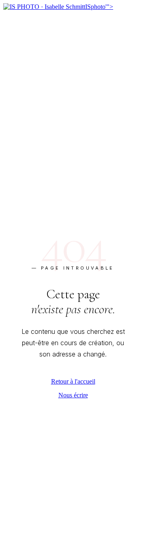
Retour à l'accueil (73, 381)
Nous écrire (73, 395)
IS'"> (99, 6)
